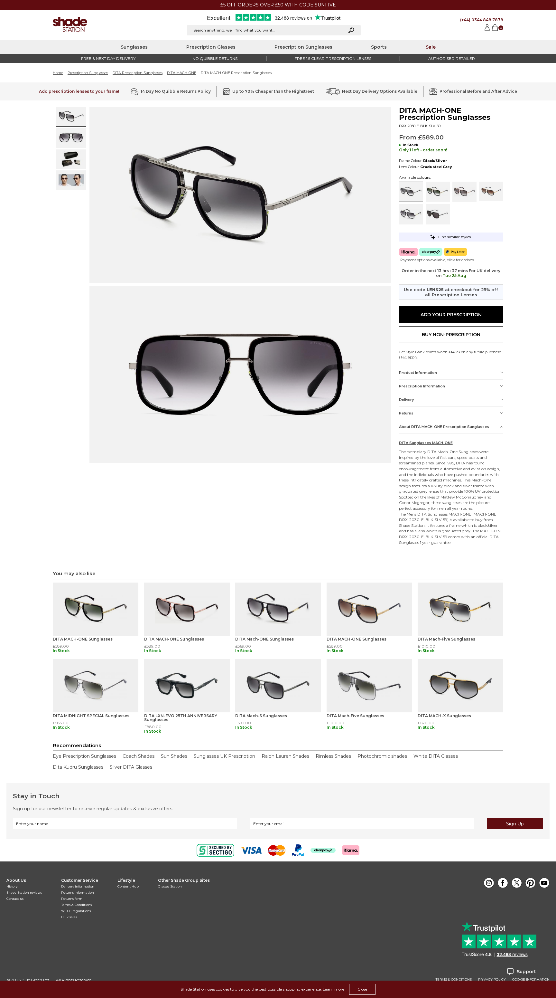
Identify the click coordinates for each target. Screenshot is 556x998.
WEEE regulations (76, 911)
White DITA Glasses (435, 756)
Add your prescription (451, 315)
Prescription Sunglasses (303, 47)
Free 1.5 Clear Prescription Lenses (333, 58)
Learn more (333, 989)
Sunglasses (134, 47)
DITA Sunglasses (432, 514)
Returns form (71, 899)
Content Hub (128, 886)
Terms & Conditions (76, 905)
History (11, 886)
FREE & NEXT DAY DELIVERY (108, 58)
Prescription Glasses (211, 47)
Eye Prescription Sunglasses (84, 756)
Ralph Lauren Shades (285, 756)
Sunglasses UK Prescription (224, 756)
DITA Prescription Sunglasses (137, 73)
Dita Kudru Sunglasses (78, 767)
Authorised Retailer (451, 58)
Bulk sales (69, 917)
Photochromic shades (382, 756)
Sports (379, 47)
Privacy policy (492, 979)
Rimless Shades (333, 756)
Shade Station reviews (24, 892)
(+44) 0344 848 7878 (481, 19)
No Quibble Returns (214, 58)
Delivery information (77, 886)
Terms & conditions (454, 979)
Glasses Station (170, 886)
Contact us (14, 899)
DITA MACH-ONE (181, 73)
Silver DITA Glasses (131, 767)
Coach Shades (138, 756)
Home (58, 73)
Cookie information (531, 979)
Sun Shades (174, 756)
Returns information (77, 892)
